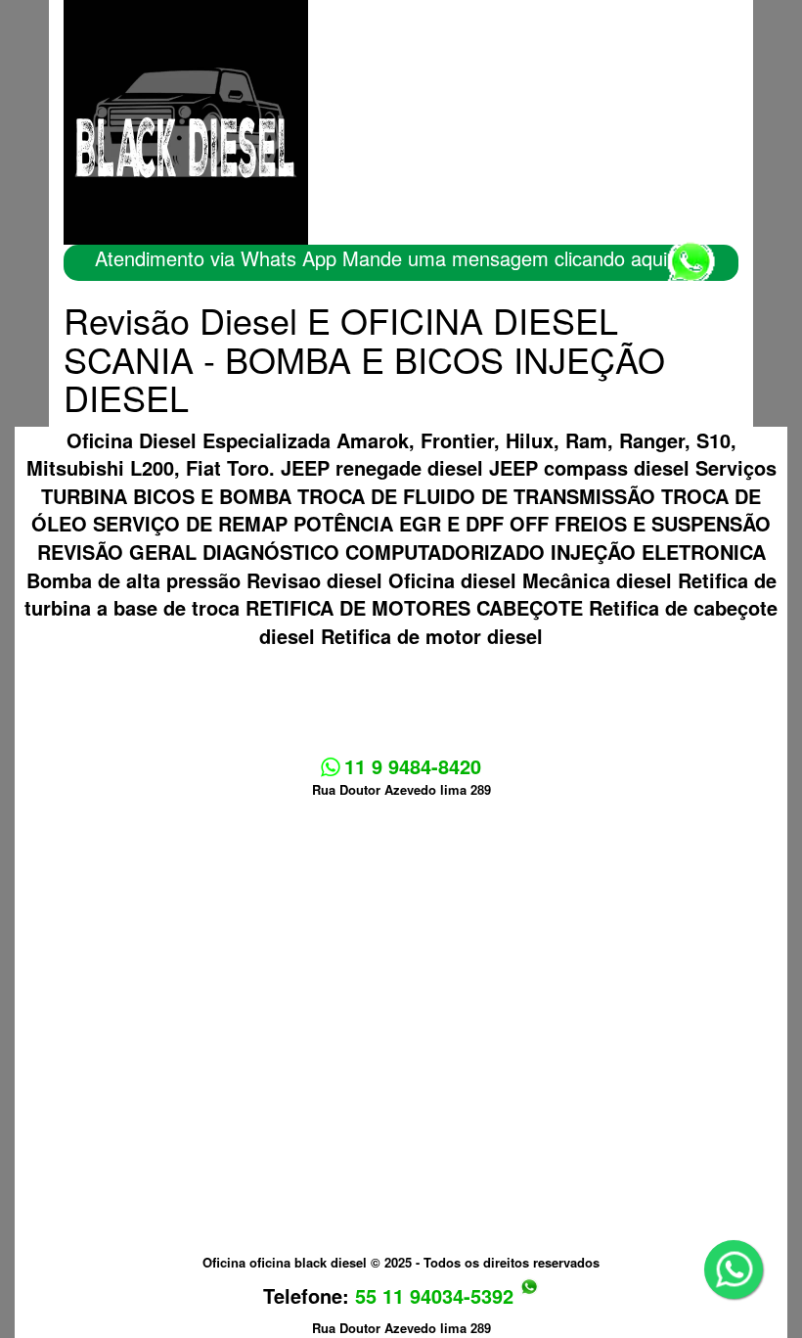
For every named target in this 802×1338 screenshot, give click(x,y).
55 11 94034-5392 (437, 1295)
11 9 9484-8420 (409, 766)
